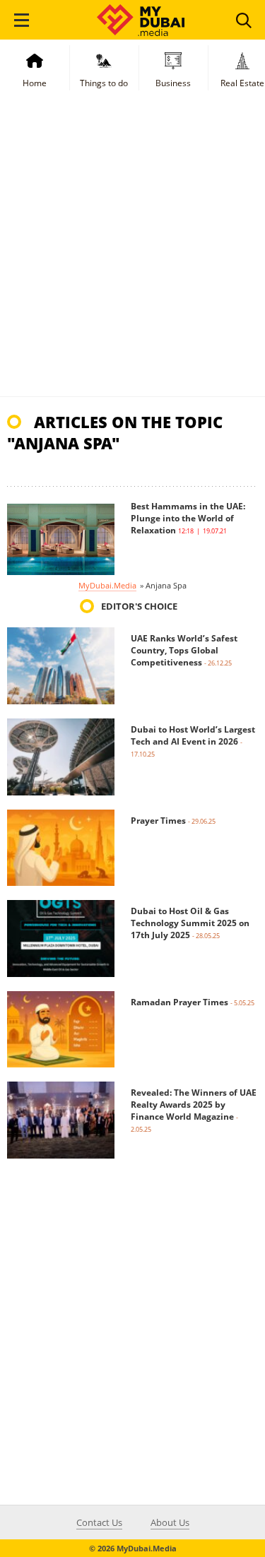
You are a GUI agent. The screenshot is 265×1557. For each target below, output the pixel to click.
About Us (170, 1522)
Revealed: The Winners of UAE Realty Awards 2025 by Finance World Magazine (194, 1105)
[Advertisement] (132, 256)
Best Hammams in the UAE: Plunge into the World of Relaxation (188, 518)
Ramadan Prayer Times (179, 1002)
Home (35, 83)
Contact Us (99, 1522)
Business (173, 83)
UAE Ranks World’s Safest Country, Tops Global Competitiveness (184, 650)
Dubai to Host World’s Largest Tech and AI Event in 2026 (193, 735)
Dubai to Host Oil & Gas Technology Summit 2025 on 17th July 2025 (190, 923)
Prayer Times (158, 821)
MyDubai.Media (107, 585)
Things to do (104, 83)
